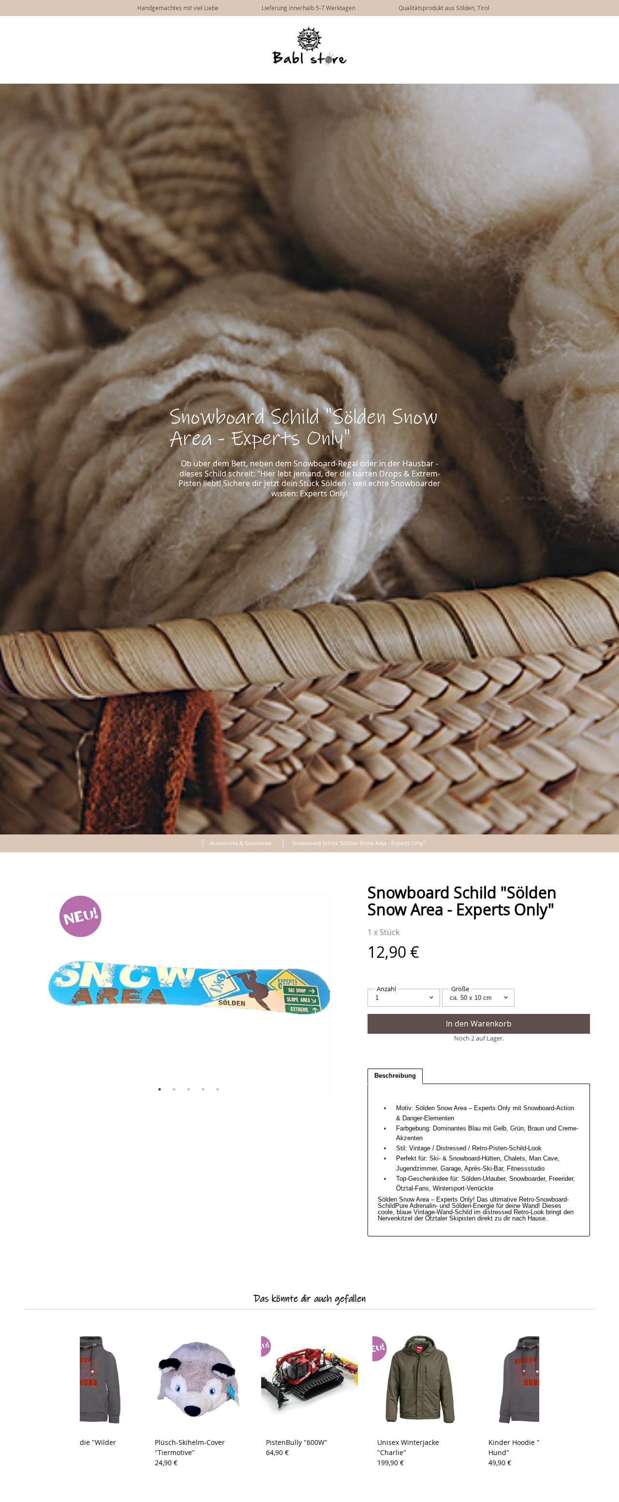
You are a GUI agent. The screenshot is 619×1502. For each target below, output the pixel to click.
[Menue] (574, 29)
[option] (189, 992)
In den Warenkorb (479, 1023)
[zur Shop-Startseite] (191, 841)
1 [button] (159, 1089)
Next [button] (341, 992)
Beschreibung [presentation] (395, 1075)
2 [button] (174, 1089)
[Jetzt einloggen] (590, 28)
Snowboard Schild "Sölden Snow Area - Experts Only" (358, 843)
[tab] (395, 1076)
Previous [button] (36, 992)
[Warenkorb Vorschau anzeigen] (604, 28)
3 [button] (188, 1089)
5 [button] (217, 1089)
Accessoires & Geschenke (241, 843)
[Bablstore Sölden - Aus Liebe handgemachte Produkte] (309, 64)
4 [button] (203, 1089)
